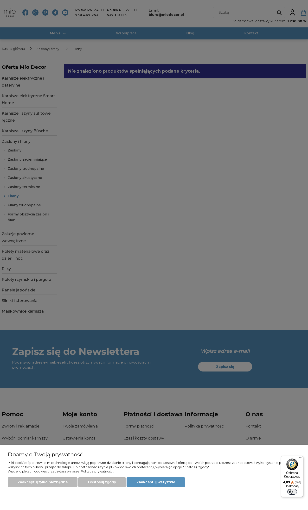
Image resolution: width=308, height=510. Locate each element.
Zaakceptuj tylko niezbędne (43, 482)
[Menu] (300, 459)
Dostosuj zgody (102, 482)
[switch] (292, 492)
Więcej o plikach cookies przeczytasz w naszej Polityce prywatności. (61, 471)
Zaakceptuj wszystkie (155, 482)
